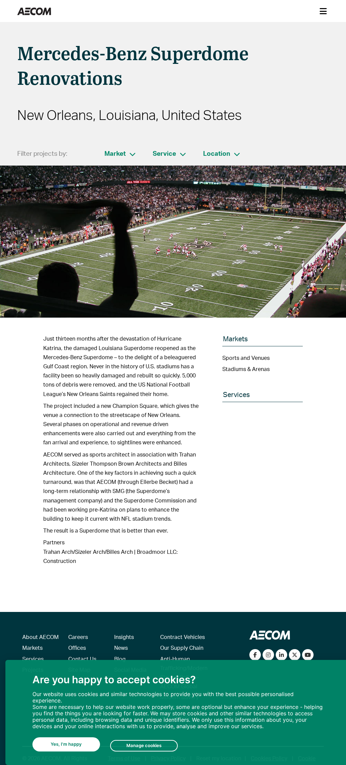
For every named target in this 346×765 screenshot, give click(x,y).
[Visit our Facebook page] (255, 655)
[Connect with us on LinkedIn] (281, 655)
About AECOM (40, 636)
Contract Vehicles (182, 636)
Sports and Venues (246, 357)
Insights (124, 636)
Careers (78, 636)
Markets (32, 647)
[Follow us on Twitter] (294, 655)
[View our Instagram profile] (268, 655)
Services (33, 658)
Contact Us (82, 658)
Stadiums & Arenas (246, 368)
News (121, 647)
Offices (77, 647)
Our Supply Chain (181, 647)
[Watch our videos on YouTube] (308, 655)
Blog (120, 658)
